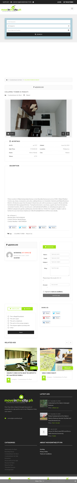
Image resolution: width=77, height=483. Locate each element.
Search (39, 34)
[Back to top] (71, 471)
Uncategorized (9, 469)
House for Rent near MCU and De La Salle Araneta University (59, 432)
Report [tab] (28, 308)
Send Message (56, 295)
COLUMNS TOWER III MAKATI (16, 92)
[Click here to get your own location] (68, 30)
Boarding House (9, 451)
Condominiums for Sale (11, 456)
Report (21, 332)
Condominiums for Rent (16, 80)
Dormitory (8, 458)
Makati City (29, 233)
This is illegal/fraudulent (17, 316)
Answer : (45, 286)
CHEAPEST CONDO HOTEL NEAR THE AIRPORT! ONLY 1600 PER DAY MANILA (21, 374)
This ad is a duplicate (16, 321)
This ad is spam (14, 318)
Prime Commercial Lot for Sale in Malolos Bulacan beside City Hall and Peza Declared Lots (59, 418)
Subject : (45, 263)
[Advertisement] (38, 59)
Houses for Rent (9, 463)
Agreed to (54, 291)
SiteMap (42, 449)
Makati (28, 95)
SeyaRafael (17, 253)
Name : (45, 254)
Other (12, 327)
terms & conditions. (57, 291)
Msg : (45, 268)
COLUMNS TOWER (19, 233)
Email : (45, 258)
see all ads (17, 258)
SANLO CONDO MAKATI (49, 373)
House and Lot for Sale (11, 460)
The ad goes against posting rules (20, 325)
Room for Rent (9, 465)
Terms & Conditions (46, 454)
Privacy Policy (44, 451)
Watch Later (15, 308)
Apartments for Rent (11, 449)
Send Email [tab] (50, 247)
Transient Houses (10, 467)
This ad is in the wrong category (19, 323)
